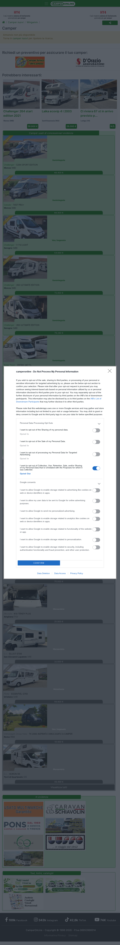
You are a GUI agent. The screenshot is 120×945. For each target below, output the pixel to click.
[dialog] (60, 472)
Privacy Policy (76, 573)
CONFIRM (39, 563)
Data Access (60, 573)
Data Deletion (43, 573)
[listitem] (60, 423)
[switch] (96, 430)
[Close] (110, 372)
